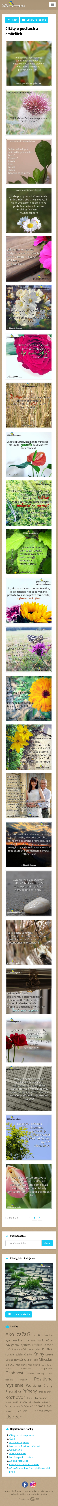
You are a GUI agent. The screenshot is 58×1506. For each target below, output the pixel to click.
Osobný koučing (35, 1373)
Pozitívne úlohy (39, 1385)
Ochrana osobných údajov (34, 1494)
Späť (12, 20)
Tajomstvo (41, 1398)
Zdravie (39, 1406)
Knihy (38, 1354)
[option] (29, 1286)
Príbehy (29, 1391)
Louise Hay (12, 1359)
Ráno (29, 1398)
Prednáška (13, 1391)
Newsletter (26, 1368)
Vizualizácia (34, 1402)
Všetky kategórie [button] (34, 20)
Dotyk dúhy (35, 1341)
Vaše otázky (20, 1401)
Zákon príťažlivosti (35, 1411)
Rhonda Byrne (46, 1391)
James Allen (35, 1349)
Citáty (14, 1340)
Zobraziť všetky (18, 1314)
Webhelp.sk (34, 1499)
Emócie (37, 1345)
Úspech (14, 1416)
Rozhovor (15, 1397)
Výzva (18, 1407)
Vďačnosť (26, 1406)
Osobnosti (14, 1373)
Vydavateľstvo (47, 1402)
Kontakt (49, 1354)
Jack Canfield (20, 1349)
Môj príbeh (34, 1364)
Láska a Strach (28, 1359)
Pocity (23, 1379)
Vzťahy (10, 1406)
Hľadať (47, 1243)
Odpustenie (47, 1368)
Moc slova (21, 1364)
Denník (23, 1340)
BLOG (36, 1335)
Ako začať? (17, 1334)
